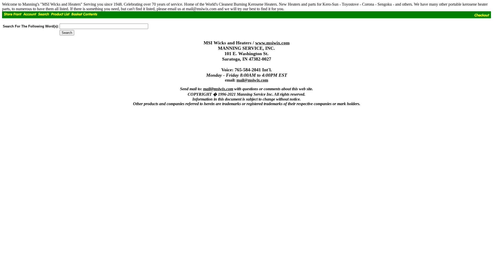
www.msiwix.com (272, 42)
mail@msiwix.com (252, 80)
